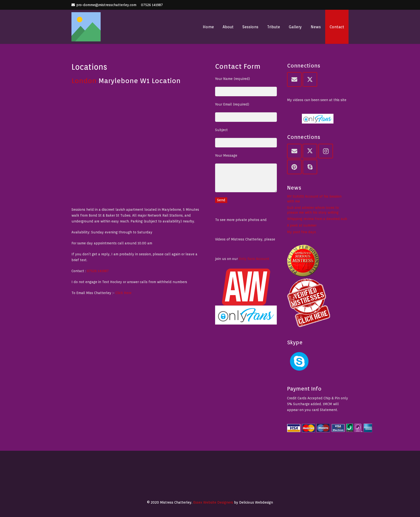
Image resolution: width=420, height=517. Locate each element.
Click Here (123, 293)
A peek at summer (301, 225)
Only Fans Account (254, 259)
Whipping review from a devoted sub (317, 219)
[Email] (294, 79)
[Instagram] (325, 151)
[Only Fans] (246, 315)
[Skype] (310, 167)
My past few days (301, 232)
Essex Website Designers (213, 502)
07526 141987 (152, 5)
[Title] (86, 26)
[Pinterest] (294, 167)
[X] (310, 79)
